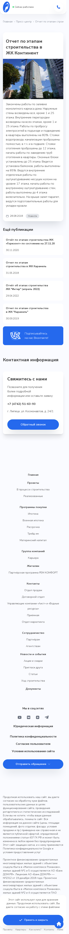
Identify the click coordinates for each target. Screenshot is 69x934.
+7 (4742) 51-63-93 (21, 404)
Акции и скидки (33, 661)
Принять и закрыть (36, 920)
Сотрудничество (33, 633)
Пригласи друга (33, 667)
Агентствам (33, 646)
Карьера (33, 558)
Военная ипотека (33, 520)
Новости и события (33, 654)
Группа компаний (33, 551)
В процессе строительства (33, 489)
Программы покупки (33, 507)
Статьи (33, 674)
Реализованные (33, 496)
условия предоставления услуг (22, 852)
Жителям (33, 566)
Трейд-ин (33, 533)
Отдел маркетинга (33, 622)
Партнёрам (33, 639)
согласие (19, 907)
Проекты (33, 483)
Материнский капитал (33, 540)
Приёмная (33, 615)
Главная (8, 21)
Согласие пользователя (33, 744)
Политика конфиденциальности (33, 737)
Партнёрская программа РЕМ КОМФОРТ (33, 572)
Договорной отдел (33, 597)
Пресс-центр (24, 21)
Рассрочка (33, 527)
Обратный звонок (33, 425)
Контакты (33, 583)
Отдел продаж (33, 590)
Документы (33, 689)
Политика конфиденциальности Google (27, 848)
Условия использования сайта (33, 751)
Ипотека (33, 514)
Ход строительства (33, 680)
